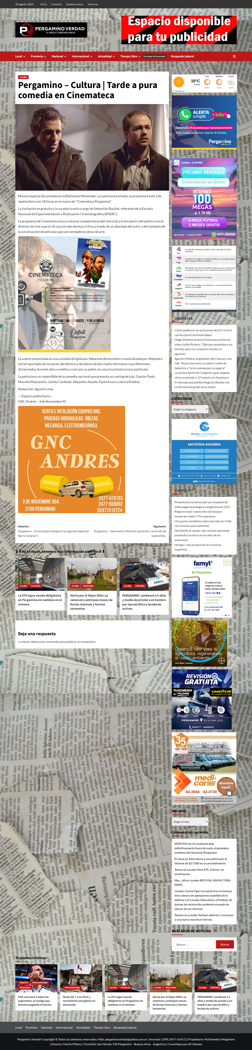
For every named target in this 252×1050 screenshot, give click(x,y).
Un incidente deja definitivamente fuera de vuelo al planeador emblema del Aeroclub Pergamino (202, 848)
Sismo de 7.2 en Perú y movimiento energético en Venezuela (79, 1001)
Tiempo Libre (142, 56)
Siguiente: (130, 531)
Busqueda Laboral (182, 56)
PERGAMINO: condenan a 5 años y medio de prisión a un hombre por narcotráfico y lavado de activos (144, 602)
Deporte (24, 982)
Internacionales (39, 982)
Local (18, 56)
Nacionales (88, 585)
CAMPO (181, 490)
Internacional (80, 56)
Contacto (56, 4)
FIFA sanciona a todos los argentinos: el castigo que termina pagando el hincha (34, 1001)
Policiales (139, 585)
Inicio (43, 4)
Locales (23, 77)
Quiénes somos (74, 4)
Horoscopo (231, 311)
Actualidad (105, 56)
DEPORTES (184, 318)
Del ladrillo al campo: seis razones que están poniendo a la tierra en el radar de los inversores (202, 535)
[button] (234, 56)
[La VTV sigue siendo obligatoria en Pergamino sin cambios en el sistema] (40, 574)
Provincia (37, 56)
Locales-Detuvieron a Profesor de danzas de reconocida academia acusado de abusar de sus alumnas (203, 904)
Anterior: (53, 531)
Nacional (57, 56)
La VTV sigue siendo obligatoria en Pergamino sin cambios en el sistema (40, 600)
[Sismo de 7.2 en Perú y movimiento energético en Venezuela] (81, 978)
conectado (52, 641)
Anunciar (93, 4)
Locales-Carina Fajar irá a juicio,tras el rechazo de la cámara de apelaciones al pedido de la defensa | (203, 895)
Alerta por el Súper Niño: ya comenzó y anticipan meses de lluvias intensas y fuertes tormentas (91, 602)
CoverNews (175, 1044)
